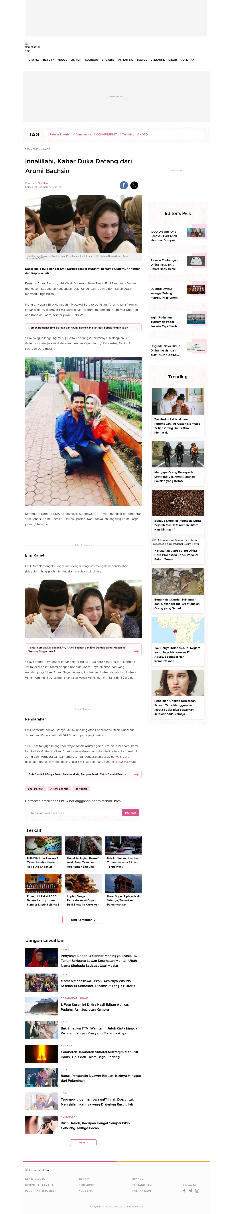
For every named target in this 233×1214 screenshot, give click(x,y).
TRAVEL (142, 59)
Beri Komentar (81, 920)
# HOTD (142, 134)
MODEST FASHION (69, 59)
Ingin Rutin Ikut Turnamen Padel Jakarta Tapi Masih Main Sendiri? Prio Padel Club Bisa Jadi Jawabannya (165, 322)
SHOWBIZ (108, 59)
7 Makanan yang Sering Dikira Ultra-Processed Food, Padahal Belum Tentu (176, 555)
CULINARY (91, 59)
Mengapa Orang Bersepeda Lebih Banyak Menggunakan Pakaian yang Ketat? (174, 476)
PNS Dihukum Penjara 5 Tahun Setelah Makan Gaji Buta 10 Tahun (42, 863)
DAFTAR (130, 812)
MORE (184, 59)
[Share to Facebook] (124, 185)
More (82, 1142)
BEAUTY (48, 59)
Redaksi (138, 1179)
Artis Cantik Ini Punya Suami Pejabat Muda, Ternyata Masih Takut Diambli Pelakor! (77, 774)
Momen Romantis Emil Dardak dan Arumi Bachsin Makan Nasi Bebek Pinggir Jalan (78, 327)
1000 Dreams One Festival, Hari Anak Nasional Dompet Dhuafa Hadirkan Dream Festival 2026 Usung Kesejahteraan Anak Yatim (166, 236)
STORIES (34, 59)
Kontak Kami (141, 1190)
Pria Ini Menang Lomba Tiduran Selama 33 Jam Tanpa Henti (122, 863)
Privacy (84, 1179)
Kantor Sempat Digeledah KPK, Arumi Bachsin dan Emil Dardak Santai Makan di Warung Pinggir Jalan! (76, 649)
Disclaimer (86, 1185)
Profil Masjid (35, 1179)
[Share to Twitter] (134, 185)
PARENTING (125, 59)
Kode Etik (86, 1190)
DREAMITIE (158, 59)
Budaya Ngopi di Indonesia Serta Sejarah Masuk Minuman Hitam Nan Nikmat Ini (177, 525)
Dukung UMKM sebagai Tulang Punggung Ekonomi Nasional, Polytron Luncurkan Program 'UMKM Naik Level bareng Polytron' (164, 293)
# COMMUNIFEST (105, 134)
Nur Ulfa (43, 183)
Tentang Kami (142, 1185)
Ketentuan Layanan (40, 1185)
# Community (82, 134)
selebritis (81, 788)
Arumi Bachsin (59, 788)
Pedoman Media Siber (40, 1190)
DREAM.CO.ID (31, 149)
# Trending (127, 134)
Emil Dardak (35, 788)
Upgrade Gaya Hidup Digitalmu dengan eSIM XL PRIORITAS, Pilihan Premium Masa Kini (166, 350)
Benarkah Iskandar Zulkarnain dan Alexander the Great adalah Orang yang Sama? (177, 604)
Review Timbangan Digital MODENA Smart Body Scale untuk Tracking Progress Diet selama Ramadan (166, 264)
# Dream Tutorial (59, 134)
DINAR (172, 59)
